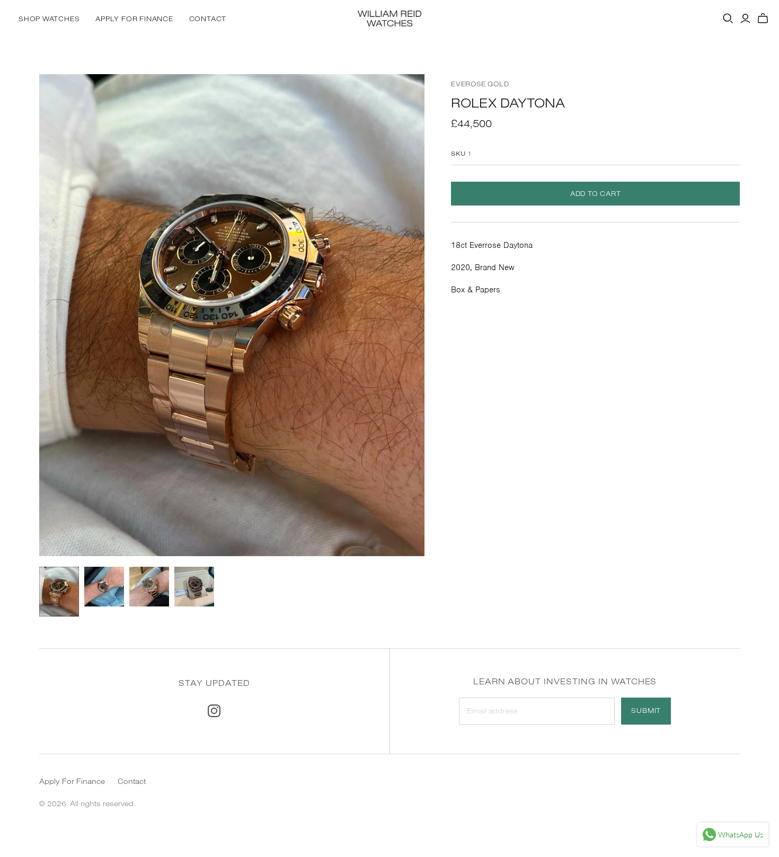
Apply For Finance (134, 18)
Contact (207, 18)
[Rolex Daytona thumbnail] (59, 592)
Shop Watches (49, 18)
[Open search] (728, 18)
